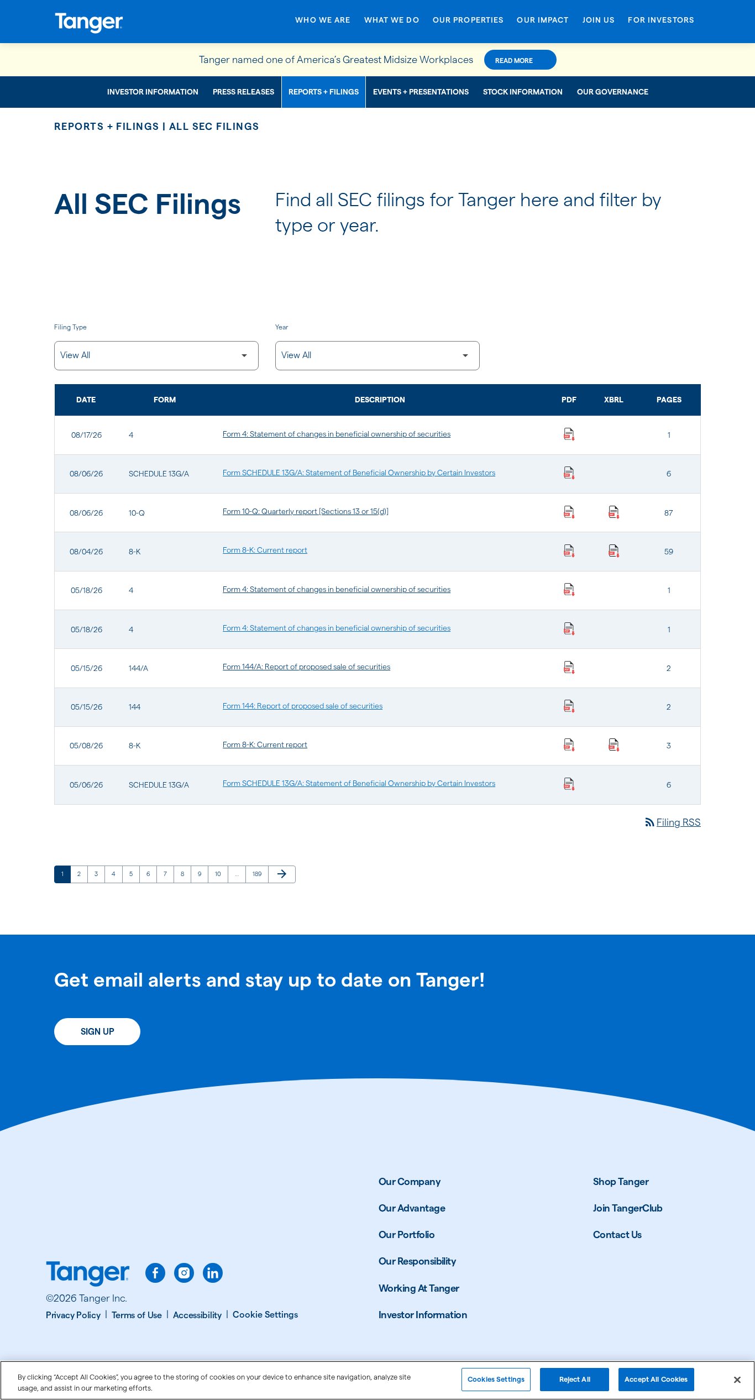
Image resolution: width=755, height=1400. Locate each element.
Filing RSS (672, 822)
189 (259, 873)
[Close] (737, 1379)
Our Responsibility (417, 1261)
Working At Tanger (419, 1288)
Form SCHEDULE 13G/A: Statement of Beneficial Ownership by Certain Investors (359, 472)
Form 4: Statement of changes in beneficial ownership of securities (336, 433)
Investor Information (152, 91)
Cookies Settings (496, 1379)
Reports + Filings (324, 91)
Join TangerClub (628, 1208)
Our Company (410, 1181)
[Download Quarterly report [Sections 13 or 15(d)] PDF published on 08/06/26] (569, 511)
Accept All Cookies (656, 1379)
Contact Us (617, 1234)
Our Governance (612, 91)
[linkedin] (212, 1272)
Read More (514, 60)
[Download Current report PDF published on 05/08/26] (569, 744)
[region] (377, 1380)
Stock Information (523, 91)
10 (221, 873)
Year (281, 327)
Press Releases (243, 91)
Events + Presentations (421, 91)
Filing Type (70, 327)
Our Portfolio (406, 1234)
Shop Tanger (620, 1181)
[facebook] (155, 1272)
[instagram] (184, 1272)
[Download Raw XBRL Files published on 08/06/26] (614, 511)
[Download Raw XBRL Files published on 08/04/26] (614, 550)
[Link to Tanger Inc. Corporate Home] (126, 21)
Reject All (574, 1379)
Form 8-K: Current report (265, 550)
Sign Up (97, 1031)
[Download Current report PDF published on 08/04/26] (569, 550)
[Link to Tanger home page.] (88, 1275)
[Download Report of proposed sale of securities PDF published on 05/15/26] (569, 666)
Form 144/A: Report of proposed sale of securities (306, 666)
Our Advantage (412, 1208)
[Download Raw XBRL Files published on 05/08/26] (614, 744)
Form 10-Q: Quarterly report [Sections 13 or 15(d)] (306, 511)
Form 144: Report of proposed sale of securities (302, 705)
